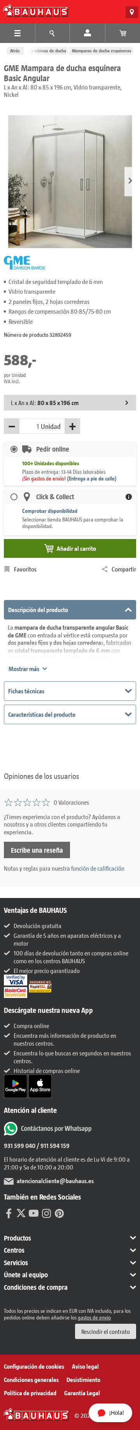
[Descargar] (16, 1085)
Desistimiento (83, 1379)
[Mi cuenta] (87, 33)
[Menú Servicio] (52, 33)
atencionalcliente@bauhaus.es (55, 1180)
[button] (130, 181)
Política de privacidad (30, 1392)
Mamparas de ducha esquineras (101, 51)
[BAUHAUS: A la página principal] (35, 10)
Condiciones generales (31, 1379)
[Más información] (128, 496)
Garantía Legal (82, 1392)
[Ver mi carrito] (122, 33)
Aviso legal (85, 1366)
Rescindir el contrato (105, 1331)
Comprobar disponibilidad (49, 510)
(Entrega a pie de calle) (92, 478)
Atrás (15, 51)
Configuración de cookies (34, 1366)
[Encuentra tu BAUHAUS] (132, 12)
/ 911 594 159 (52, 1145)
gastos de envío (94, 1317)
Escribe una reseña (37, 850)
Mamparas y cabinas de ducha (38, 51)
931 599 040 (19, 1145)
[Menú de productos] (17, 33)
